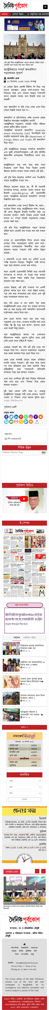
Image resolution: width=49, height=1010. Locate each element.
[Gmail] (16, 421)
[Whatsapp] (26, 417)
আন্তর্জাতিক (25, 947)
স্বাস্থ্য (32, 954)
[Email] (11, 421)
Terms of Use (30, 966)
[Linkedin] (16, 417)
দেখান (24, 799)
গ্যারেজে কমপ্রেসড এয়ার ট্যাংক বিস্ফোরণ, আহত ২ (32, 697)
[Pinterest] (21, 417)
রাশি (35, 951)
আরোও (23, 727)
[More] (31, 421)
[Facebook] (6, 417)
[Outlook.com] (26, 421)
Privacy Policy (16, 966)
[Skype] (6, 421)
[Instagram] (31, 417)
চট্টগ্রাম (14, 951)
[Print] (40, 417)
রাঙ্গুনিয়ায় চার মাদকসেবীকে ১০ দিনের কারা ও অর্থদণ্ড (32, 663)
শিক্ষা (16, 954)
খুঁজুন (44, 452)
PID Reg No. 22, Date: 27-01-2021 (23, 969)
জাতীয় (21, 951)
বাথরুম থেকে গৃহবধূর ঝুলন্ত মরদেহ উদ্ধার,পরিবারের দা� (31, 680)
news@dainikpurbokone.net (27, 963)
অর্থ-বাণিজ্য (14, 947)
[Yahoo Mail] (36, 417)
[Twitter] (11, 417)
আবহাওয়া (34, 947)
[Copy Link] (21, 421)
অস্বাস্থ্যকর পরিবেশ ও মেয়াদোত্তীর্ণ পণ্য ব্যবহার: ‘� (31, 713)
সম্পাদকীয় (24, 954)
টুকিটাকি (28, 951)
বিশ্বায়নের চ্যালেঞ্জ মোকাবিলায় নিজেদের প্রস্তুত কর (32, 647)
